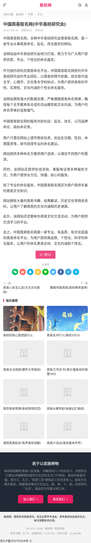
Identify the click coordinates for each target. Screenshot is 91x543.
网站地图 (59, 528)
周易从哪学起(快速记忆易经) (65, 408)
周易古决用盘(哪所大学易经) (22, 369)
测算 (41, 520)
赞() (45, 254)
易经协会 (70, 516)
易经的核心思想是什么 (18, 335)
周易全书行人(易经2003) (63, 335)
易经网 (46, 5)
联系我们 (60, 499)
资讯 (31, 516)
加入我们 (30, 499)
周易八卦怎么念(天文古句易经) (21, 290)
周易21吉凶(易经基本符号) (64, 443)
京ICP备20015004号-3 (16, 541)
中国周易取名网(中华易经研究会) (34, 24)
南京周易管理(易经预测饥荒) (22, 408)
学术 (49, 516)
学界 (30, 14)
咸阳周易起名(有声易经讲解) (22, 443)
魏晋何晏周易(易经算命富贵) (69, 287)
